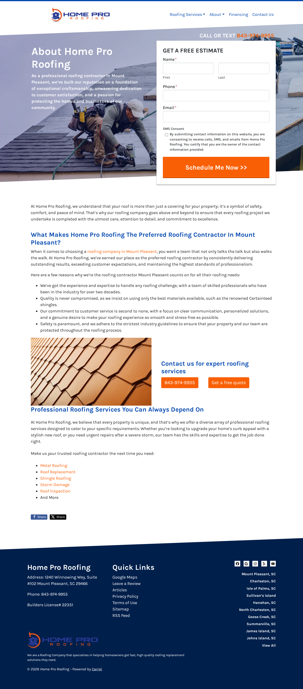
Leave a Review (126, 583)
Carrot (97, 669)
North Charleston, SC (257, 610)
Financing (238, 14)
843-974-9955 (255, 35)
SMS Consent (173, 129)
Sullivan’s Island (261, 595)
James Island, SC (261, 631)
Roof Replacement (58, 471)
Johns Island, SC (261, 638)
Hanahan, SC (264, 603)
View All (269, 645)
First (166, 77)
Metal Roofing (53, 465)
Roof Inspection (55, 491)
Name (170, 59)
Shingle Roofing (55, 478)
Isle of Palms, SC (261, 588)
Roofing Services (186, 14)
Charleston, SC (263, 581)
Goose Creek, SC (262, 617)
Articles (119, 589)
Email (169, 107)
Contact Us (263, 14)
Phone (170, 86)
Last (221, 77)
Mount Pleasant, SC (259, 574)
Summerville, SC (261, 624)
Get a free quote (229, 382)
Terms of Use (124, 602)
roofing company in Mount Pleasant (122, 251)
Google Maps (124, 577)
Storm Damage (55, 484)
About (215, 14)
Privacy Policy (125, 596)
